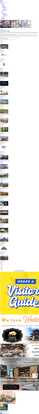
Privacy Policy (1, 411)
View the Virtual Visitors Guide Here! (19, 270)
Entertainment (3, 5)
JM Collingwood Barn (2, 242)
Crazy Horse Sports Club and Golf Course (4, 114)
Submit (14, 39)
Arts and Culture (3, 4)
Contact (7, 2)
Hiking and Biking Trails (5, 9)
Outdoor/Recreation (4, 7)
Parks (3, 8)
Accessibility (7, 411)
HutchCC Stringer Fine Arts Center (4, 197)
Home (3, 411)
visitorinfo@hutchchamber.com (6, 413)
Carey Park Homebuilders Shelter (4, 77)
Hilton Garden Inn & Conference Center (4, 160)
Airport (3, 16)
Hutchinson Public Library (3, 206)
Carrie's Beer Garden (2, 86)
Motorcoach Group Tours (4, 14)
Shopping (3, 10)
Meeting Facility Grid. (18, 37)
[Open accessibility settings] (0, 413)
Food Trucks (3, 12)
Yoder (3, 15)
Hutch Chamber (1, 2)
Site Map (5, 411)
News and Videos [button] (2, 17)
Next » (1, 43)
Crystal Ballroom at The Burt (3, 123)
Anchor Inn (1, 68)
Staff (3, 2)
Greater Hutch (5, 2)
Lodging (2, 11)
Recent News (3, 18)
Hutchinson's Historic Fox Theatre (4, 233)
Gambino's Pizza (2, 151)
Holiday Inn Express (2, 169)
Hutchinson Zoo (2, 224)
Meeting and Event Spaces (4, 13)
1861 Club (1, 49)
